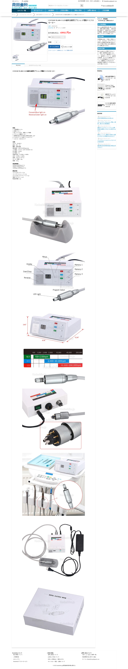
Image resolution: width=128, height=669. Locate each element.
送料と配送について (53, 654)
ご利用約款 (16, 657)
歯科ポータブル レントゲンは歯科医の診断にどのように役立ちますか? (107, 129)
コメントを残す (62, 27)
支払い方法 (78, 10)
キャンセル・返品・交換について (56, 661)
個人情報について (17, 654)
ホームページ (38, 10)
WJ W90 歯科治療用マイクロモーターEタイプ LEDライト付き (110, 106)
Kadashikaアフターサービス (20, 661)
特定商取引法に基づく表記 (89, 657)
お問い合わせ (92, 10)
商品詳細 (18, 65)
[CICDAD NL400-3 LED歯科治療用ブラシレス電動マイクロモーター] (29, 36)
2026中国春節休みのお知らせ (105, 118)
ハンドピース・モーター (26, 14)
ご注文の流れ (64, 10)
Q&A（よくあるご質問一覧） (89, 654)
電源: (49, 37)
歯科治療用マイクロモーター (43, 14)
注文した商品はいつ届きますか (56, 659)
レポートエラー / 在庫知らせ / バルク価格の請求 (60, 50)
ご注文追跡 (105, 10)
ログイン (16, 1)
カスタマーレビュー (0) (35, 65)
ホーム (13, 14)
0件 (54, 27)
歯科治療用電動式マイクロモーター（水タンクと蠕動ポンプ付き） (110, 79)
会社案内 (51, 10)
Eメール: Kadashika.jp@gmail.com (90, 659)
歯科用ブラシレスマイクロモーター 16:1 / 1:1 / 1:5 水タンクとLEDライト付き (110, 97)
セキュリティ (16, 659)
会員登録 (26, 1)
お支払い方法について (53, 657)
